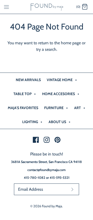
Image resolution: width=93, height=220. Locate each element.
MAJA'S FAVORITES (23, 107)
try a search (46, 49)
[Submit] (72, 189)
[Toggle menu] (6, 6)
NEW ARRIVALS (28, 79)
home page (71, 42)
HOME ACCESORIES (60, 93)
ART (79, 107)
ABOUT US (59, 121)
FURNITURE (56, 107)
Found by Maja (52, 206)
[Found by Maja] (46, 7)
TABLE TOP (24, 93)
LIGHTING (32, 121)
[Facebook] (36, 140)
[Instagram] (47, 140)
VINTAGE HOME (62, 79)
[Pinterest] (57, 140)
